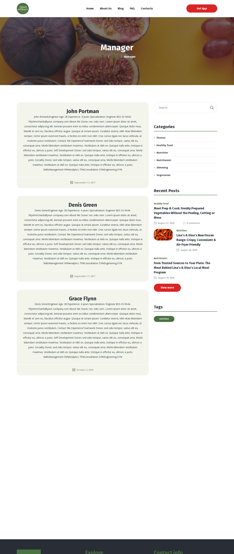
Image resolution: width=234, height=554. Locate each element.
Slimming (162, 167)
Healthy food (165, 145)
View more (167, 287)
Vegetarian (163, 175)
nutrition (164, 319)
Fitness (161, 137)
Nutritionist (164, 160)
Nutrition (162, 152)
